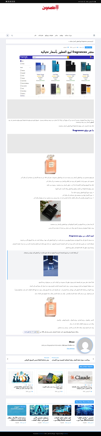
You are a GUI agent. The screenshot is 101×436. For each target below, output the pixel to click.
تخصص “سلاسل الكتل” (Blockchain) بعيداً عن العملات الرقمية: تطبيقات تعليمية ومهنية (84, 419)
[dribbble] (10, 1)
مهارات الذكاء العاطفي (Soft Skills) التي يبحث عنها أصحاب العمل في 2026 (23, 387)
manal (59, 385)
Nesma (89, 385)
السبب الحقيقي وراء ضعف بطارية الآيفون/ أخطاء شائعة (52, 387)
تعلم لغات (40, 35)
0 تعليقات (65, 47)
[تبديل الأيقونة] (94, 36)
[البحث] (12, 35)
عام (35, 35)
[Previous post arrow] (93, 359)
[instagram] (8, 1)
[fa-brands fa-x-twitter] (12, 1)
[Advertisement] (50, 22)
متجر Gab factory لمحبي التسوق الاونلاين (37, 360)
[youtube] (6, 1)
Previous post (55, 357)
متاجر (56, 35)
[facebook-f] (14, 1)
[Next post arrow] (7, 359)
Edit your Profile (67, 345)
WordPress (65, 433)
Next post (46, 357)
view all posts (71, 348)
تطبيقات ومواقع (49, 35)
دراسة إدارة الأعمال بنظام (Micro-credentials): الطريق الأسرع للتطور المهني (17, 419)
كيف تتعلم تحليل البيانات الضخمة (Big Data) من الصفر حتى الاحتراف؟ (62, 419)
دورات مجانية (68, 35)
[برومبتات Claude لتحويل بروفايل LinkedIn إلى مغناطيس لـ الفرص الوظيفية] (80, 377)
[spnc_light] (7, 35)
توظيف (61, 35)
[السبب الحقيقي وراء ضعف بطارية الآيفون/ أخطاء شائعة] (50, 377)
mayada (29, 385)
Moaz (81, 47)
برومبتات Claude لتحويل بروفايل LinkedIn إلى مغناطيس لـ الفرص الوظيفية (82, 387)
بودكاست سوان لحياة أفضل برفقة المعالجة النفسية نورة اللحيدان (71, 360)
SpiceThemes (41, 433)
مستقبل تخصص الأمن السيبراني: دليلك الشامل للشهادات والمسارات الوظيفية (40, 419)
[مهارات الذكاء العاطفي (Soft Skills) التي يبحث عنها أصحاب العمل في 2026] (21, 377)
